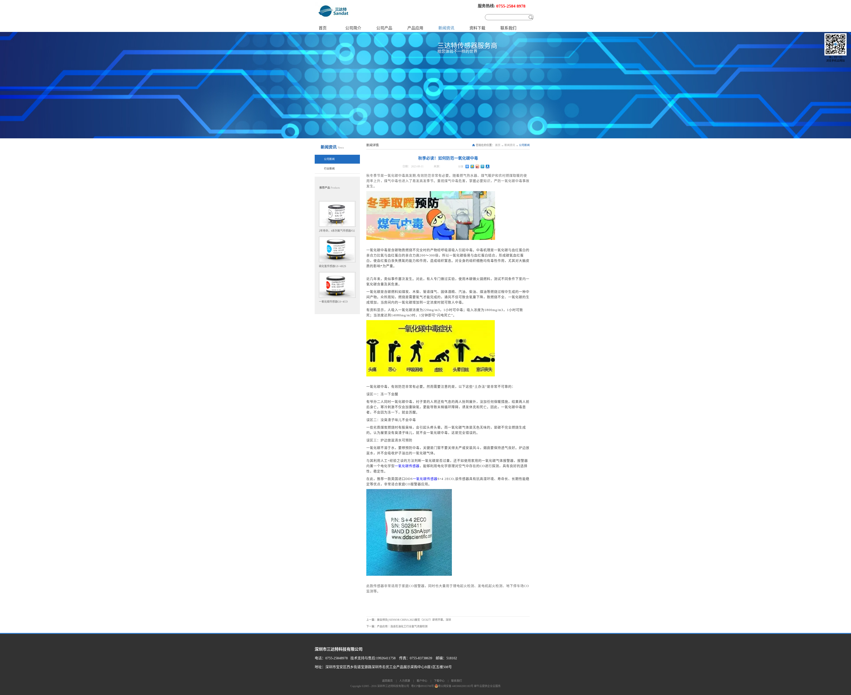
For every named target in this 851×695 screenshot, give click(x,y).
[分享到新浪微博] (477, 166)
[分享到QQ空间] (472, 166)
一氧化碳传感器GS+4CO (333, 301)
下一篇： (396, 626)
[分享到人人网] (488, 166)
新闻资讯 (509, 145)
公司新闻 (524, 145)
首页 (323, 28)
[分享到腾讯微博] (482, 166)
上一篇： (408, 619)
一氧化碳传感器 (407, 466)
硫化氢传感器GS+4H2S (332, 266)
